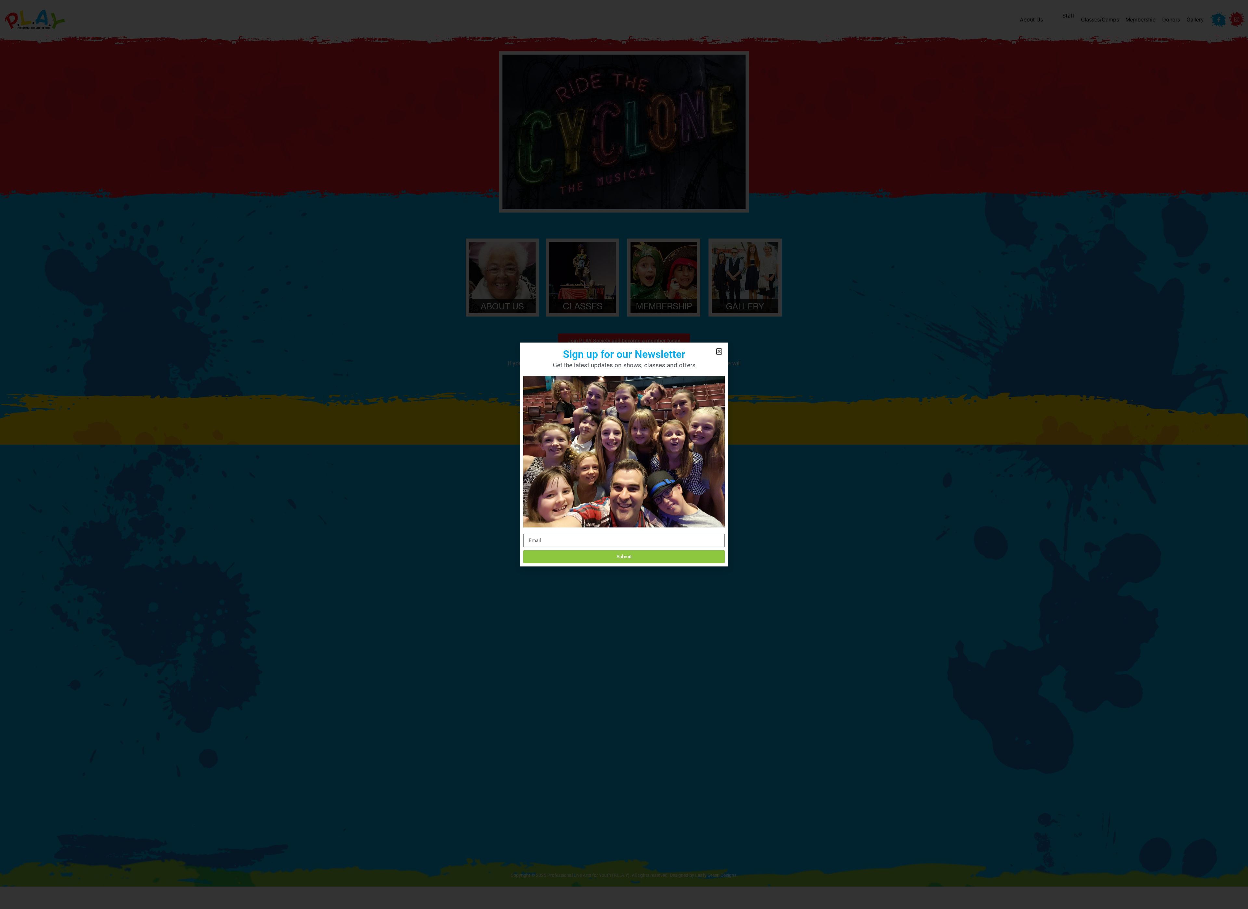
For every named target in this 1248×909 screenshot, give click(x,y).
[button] (719, 351)
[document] (624, 454)
